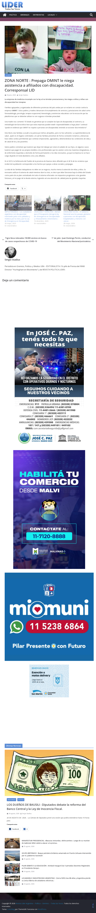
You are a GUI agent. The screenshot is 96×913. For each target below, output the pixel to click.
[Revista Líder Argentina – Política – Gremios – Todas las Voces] (4, 15)
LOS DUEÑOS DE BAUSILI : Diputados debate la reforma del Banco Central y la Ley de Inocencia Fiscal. (46, 807)
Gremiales (24, 15)
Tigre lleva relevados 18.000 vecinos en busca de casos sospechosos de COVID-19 (25, 240)
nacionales (11, 799)
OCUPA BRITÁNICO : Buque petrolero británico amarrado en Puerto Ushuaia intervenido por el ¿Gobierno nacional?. (56, 854)
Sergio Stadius (23, 95)
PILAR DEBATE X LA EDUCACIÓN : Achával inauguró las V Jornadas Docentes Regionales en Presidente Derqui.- (56, 867)
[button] (56, 14)
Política (13, 15)
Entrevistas (38, 15)
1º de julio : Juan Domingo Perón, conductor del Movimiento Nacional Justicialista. (71, 240)
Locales (51, 15)
